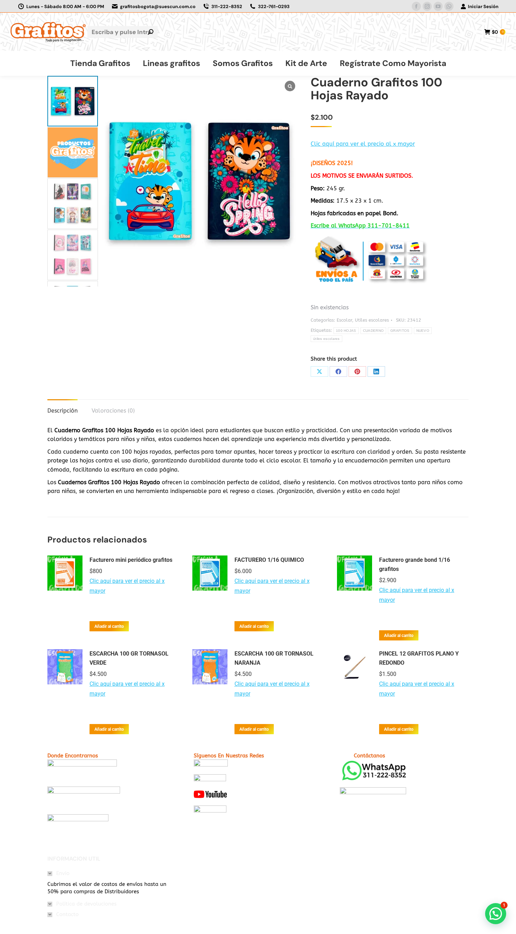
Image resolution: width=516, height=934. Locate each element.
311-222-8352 (226, 6)
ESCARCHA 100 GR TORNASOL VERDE (129, 658)
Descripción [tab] (62, 410)
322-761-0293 (274, 6)
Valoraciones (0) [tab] (113, 410)
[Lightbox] (290, 86)
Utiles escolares (372, 320)
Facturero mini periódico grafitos (131, 560)
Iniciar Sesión (483, 6)
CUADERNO (373, 331)
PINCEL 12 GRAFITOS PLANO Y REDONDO (419, 658)
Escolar (344, 320)
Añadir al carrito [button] (109, 626)
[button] (72, 282)
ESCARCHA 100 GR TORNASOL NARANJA (273, 658)
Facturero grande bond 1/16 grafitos (414, 564)
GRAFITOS (399, 331)
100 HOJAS (346, 331)
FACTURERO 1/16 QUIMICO (269, 560)
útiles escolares (326, 339)
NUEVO (423, 331)
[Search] (150, 32)
